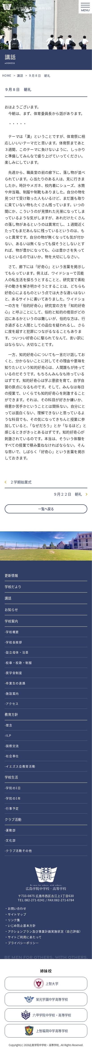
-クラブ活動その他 (18, 850)
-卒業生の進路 (15, 683)
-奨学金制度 (13, 673)
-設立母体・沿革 (17, 652)
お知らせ (11, 609)
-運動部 (10, 830)
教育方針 (11, 714)
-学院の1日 (13, 788)
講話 (20, 75)
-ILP (8, 735)
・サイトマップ (16, 914)
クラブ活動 (13, 819)
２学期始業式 (18, 482)
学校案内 (11, 621)
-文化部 (10, 840)
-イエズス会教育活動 (20, 766)
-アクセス (12, 703)
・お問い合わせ (16, 908)
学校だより (13, 586)
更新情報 (11, 575)
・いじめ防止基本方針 (20, 925)
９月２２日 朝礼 (69, 494)
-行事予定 (12, 808)
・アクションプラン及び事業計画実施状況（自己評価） (43, 931)
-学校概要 (12, 632)
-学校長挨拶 (13, 642)
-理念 (9, 725)
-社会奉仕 (12, 756)
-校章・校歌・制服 (18, 662)
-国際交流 (12, 746)
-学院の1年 (13, 798)
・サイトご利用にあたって (23, 937)
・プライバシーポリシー (22, 943)
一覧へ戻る (46, 508)
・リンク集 (12, 920)
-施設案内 (12, 693)
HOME (6, 75)
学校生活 (11, 777)
